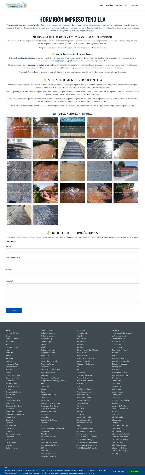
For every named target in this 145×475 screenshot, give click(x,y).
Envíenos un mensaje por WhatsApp (96, 36)
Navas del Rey (81, 353)
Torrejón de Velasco (119, 364)
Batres (8, 372)
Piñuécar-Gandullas (83, 389)
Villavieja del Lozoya (119, 451)
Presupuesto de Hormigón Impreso (75, 233)
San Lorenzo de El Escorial (86, 437)
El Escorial (45, 355)
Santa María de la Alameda (86, 448)
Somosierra (116, 344)
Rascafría (80, 409)
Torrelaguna (116, 367)
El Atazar (9, 369)
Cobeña (9, 445)
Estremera (45, 358)
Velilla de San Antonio (120, 409)
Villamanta (116, 428)
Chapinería (10, 437)
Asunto (9, 269)
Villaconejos (116, 420)
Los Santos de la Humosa (122, 333)
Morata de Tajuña (82, 333)
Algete (8, 350)
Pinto (78, 386)
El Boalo (9, 389)
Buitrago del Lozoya (13, 400)
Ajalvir (8, 330)
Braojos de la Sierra (13, 392)
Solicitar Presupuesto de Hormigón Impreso (74, 54)
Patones (79, 369)
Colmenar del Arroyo (49, 336)
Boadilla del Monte (12, 386)
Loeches (44, 423)
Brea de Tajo (10, 395)
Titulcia (114, 355)
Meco (43, 439)
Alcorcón (9, 344)
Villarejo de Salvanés (119, 445)
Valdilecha (115, 403)
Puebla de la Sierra (83, 400)
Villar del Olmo (117, 442)
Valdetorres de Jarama (120, 400)
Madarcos (45, 431)
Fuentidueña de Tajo (48, 372)
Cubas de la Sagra (48, 350)
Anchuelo (9, 358)
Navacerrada (81, 339)
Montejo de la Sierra (48, 454)
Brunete (9, 398)
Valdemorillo (116, 395)
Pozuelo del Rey (82, 395)
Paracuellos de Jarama (85, 364)
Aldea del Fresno (12, 347)
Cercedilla (9, 431)
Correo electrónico (13, 258)
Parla (78, 367)
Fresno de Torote (47, 364)
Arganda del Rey (12, 364)
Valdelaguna (116, 386)
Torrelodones (117, 369)
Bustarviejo (10, 403)
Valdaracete (116, 381)
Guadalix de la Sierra (48, 395)
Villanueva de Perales (120, 437)
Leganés (44, 414)
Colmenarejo (46, 342)
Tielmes (115, 353)
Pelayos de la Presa (84, 375)
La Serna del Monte (119, 336)
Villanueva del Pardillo (120, 439)
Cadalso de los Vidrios (14, 411)
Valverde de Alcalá (119, 406)
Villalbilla (115, 423)
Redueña (79, 411)
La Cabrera (10, 409)
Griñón (43, 392)
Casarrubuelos (11, 425)
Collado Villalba (47, 330)
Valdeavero (116, 383)
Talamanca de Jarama (120, 350)
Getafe (43, 389)
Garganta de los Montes (50, 378)
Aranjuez (9, 361)
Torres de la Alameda (120, 375)
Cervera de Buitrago (13, 434)
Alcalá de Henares (12, 339)
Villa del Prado (117, 417)
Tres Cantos (116, 378)
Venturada (115, 414)
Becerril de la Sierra (13, 375)
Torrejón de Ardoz (118, 358)
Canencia (9, 420)
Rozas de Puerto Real (84, 428)
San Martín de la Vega (84, 439)
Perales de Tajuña (83, 378)
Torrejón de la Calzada (120, 361)
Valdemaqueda (117, 392)
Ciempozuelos (11, 442)
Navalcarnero (81, 347)
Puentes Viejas (82, 403)
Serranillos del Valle (119, 339)
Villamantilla (116, 431)
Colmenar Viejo (47, 339)
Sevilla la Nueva (118, 342)
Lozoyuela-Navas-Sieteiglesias (53, 428)
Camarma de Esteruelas (15, 414)
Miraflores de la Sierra (49, 445)
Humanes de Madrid (48, 411)
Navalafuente (81, 342)
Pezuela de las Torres (84, 381)
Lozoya (44, 425)
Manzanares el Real (48, 437)
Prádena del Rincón (83, 398)
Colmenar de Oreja (48, 333)
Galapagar (45, 375)
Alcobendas (10, 342)
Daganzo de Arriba (48, 353)
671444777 (72, 36)
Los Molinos (46, 451)
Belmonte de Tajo (12, 378)
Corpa (43, 344)
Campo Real (10, 417)
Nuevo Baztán (81, 355)
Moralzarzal (80, 330)
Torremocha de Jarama (120, 372)
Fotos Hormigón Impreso (75, 113)
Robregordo (81, 425)
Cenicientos (10, 428)
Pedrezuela (80, 372)
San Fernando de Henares (86, 434)
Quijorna (79, 406)
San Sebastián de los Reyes (87, 445)
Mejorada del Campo (49, 442)
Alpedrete (9, 353)
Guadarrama (45, 398)
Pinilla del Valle (81, 383)
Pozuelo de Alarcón (83, 392)
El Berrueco (10, 381)
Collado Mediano (12, 448)
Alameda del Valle (12, 333)
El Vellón (115, 411)
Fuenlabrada (45, 367)
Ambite (8, 355)
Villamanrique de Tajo (120, 425)
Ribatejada (80, 414)
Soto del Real (117, 347)
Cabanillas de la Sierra (14, 406)
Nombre (9, 246)
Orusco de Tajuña (83, 361)
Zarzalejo (115, 454)
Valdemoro (116, 398)
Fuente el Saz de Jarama (50, 369)
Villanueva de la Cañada (121, 434)
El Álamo (9, 336)
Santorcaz (116, 330)
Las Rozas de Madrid (49, 420)
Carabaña (9, 423)
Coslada (44, 347)
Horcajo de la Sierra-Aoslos (51, 403)
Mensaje (9, 281)
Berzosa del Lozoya (13, 383)
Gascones (45, 386)
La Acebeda (45, 417)
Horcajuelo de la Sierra (49, 406)
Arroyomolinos (11, 367)
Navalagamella (81, 344)
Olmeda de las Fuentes (85, 358)
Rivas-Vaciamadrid (83, 417)
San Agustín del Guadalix (85, 431)
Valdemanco (116, 389)
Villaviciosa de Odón (119, 448)
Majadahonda (46, 434)
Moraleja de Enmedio (49, 456)
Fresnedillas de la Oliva (49, 361)
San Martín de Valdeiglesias (86, 442)
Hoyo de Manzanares (49, 409)
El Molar (44, 448)
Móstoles (79, 336)
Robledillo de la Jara (83, 420)
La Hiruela (45, 400)
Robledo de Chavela (84, 423)
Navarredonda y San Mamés (87, 350)
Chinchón (9, 439)
